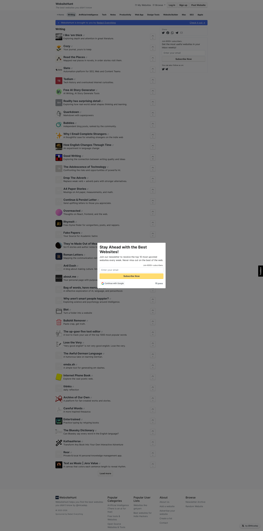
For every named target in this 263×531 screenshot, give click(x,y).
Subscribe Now (131, 276)
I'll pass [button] (159, 283)
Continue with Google (114, 283)
